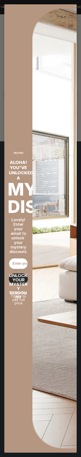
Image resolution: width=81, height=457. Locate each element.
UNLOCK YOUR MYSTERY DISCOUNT (18, 278)
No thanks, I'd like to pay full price (18, 298)
